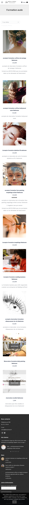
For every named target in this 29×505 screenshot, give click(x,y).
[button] (10, 451)
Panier (25, 2)
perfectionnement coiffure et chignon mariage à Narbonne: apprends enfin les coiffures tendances (16, 474)
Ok (14, 502)
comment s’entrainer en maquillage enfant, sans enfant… (16, 459)
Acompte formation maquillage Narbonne (14, 242)
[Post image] (2, 458)
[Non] (27, 499)
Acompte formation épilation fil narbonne (14, 150)
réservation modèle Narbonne (14, 398)
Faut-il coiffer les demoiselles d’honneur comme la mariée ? (14, 466)
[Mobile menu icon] (2, 2)
